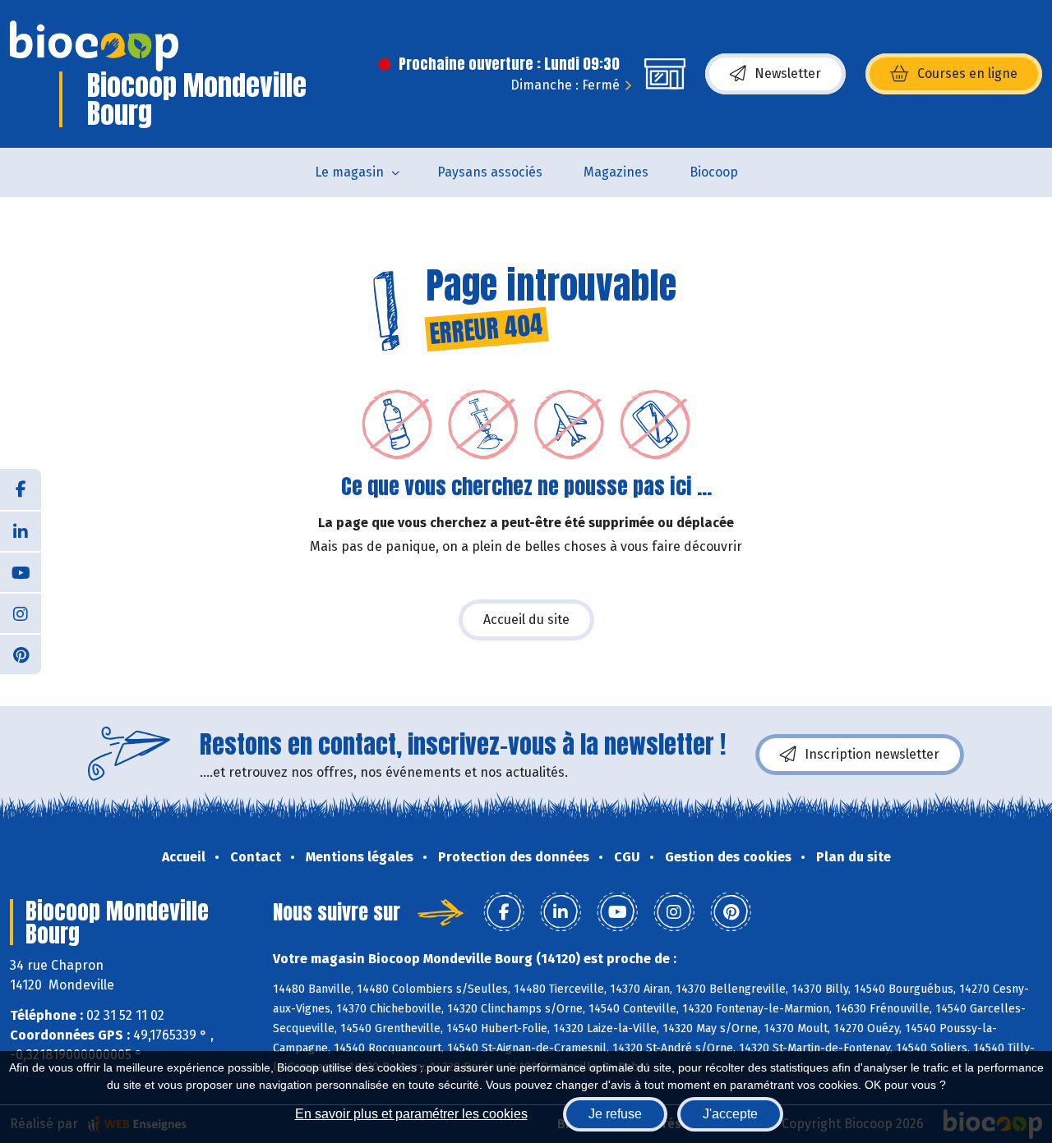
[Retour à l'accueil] (94, 46)
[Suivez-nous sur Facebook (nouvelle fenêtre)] (20, 489)
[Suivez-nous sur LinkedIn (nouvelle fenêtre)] (20, 530)
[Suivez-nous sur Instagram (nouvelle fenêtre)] (20, 612)
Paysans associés (489, 172)
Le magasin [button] (349, 172)
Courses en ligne (967, 73)
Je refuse (615, 1114)
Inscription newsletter (872, 754)
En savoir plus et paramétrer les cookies (411, 1114)
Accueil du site (526, 619)
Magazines (616, 172)
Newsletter (787, 73)
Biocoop (714, 172)
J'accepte (730, 1114)
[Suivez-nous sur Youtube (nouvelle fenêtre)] (20, 571)
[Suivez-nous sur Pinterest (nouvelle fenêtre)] (20, 653)
